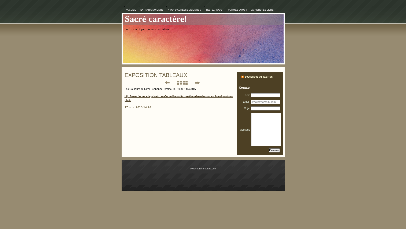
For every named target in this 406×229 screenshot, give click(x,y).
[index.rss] (243, 76)
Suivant (197, 82)
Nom (247, 95)
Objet (247, 108)
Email (246, 101)
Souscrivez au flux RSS (259, 76)
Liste (182, 82)
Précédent (164, 82)
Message (245, 129)
